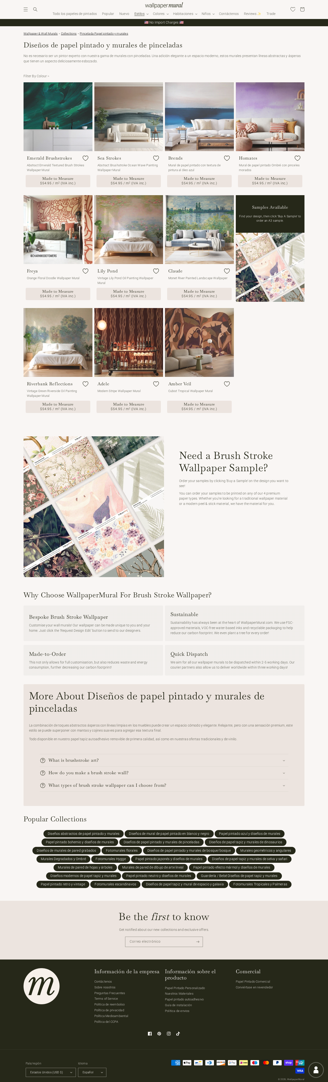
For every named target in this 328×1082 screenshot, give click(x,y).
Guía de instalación (178, 1005)
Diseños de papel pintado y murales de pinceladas (162, 842)
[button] (25, 9)
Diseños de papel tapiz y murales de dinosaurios (245, 842)
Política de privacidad (109, 1010)
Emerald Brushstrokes (49, 158)
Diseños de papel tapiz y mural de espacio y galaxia (185, 884)
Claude (175, 271)
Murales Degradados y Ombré (63, 859)
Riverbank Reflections (50, 383)
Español (88, 1072)
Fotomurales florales (122, 851)
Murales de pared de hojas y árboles (85, 867)
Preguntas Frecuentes (109, 993)
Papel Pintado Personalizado (185, 988)
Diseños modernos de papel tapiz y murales (83, 876)
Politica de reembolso (109, 1004)
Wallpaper (41, 33)
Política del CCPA (106, 1022)
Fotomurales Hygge (111, 859)
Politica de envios (177, 1011)
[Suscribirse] (198, 942)
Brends (175, 158)
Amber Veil (179, 383)
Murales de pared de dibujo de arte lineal (152, 867)
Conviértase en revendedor (254, 987)
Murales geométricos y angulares (265, 851)
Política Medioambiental (111, 1016)
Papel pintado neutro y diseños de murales (158, 876)
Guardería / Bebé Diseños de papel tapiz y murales (239, 876)
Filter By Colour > (36, 76)
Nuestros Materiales (179, 993)
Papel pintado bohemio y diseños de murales (80, 842)
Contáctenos (103, 981)
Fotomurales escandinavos (115, 884)
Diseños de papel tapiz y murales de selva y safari (249, 859)
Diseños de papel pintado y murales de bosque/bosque (189, 851)
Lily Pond (107, 271)
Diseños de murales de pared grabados (66, 851)
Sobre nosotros (105, 987)
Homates (248, 158)
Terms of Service (106, 998)
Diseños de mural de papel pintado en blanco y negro (169, 834)
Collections (69, 33)
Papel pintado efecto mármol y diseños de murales (231, 867)
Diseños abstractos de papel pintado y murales (83, 834)
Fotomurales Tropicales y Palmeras (260, 884)
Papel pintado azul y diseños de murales (249, 834)
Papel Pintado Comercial (253, 981)
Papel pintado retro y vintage (63, 884)
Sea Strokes (109, 158)
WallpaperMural (295, 1079)
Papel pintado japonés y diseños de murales (168, 859)
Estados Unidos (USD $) (46, 1072)
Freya (32, 271)
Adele (103, 383)
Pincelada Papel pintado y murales (104, 33)
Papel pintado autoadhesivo (184, 999)
